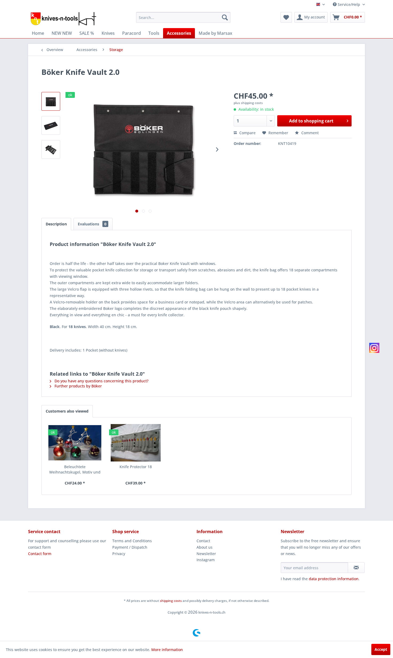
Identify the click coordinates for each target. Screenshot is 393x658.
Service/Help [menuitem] (349, 4)
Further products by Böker (77, 385)
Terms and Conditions (132, 540)
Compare (247, 132)
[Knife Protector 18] (135, 442)
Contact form (39, 553)
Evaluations (92, 223)
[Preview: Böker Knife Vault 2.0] (50, 101)
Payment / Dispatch (129, 547)
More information (167, 649)
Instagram (205, 559)
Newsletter (206, 553)
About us (204, 547)
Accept (381, 649)
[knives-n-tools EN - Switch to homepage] (63, 18)
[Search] (224, 17)
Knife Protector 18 (136, 466)
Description (56, 223)
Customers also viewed (67, 411)
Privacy (118, 553)
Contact (203, 540)
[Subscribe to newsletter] (356, 567)
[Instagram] (374, 348)
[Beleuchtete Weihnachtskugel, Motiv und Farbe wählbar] (74, 442)
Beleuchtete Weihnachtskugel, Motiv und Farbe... (75, 469)
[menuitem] (183, 17)
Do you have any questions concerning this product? (100, 380)
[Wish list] (286, 17)
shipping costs (171, 600)
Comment (309, 132)
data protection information (334, 578)
